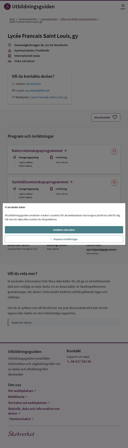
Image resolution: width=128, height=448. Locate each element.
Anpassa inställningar (65, 239)
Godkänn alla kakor (64, 229)
